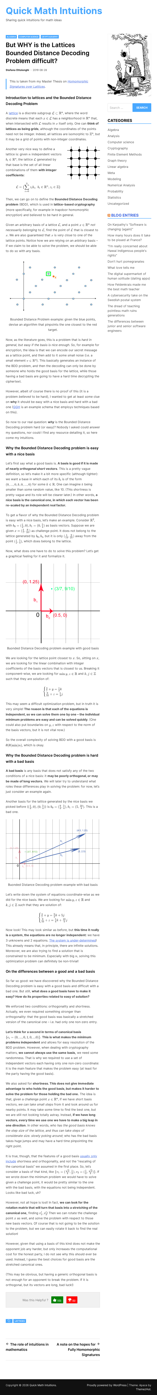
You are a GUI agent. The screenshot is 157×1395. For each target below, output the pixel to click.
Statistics (114, 197)
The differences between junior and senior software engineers (127, 326)
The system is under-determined (72, 940)
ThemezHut (143, 1389)
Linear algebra (118, 167)
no (73, 1299)
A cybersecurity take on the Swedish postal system (128, 297)
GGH (16, 407)
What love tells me (121, 268)
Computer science (28, 37)
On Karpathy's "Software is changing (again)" (127, 227)
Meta (111, 173)
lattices (20, 1321)
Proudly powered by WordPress (107, 1385)
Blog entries (125, 215)
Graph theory (117, 160)
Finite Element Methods (125, 154)
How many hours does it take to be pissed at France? (129, 237)
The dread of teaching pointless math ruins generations (124, 310)
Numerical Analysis (121, 185)
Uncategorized (118, 203)
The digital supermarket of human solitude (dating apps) (129, 276)
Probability (115, 191)
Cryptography (50, 37)
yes (59, 1299)
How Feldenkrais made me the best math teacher (127, 287)
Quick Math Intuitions (54, 10)
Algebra (11, 37)
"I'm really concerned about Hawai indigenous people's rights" (127, 250)
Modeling (114, 179)
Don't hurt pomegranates (126, 261)
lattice (13, 113)
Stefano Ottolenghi (17, 70)
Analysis (113, 136)
